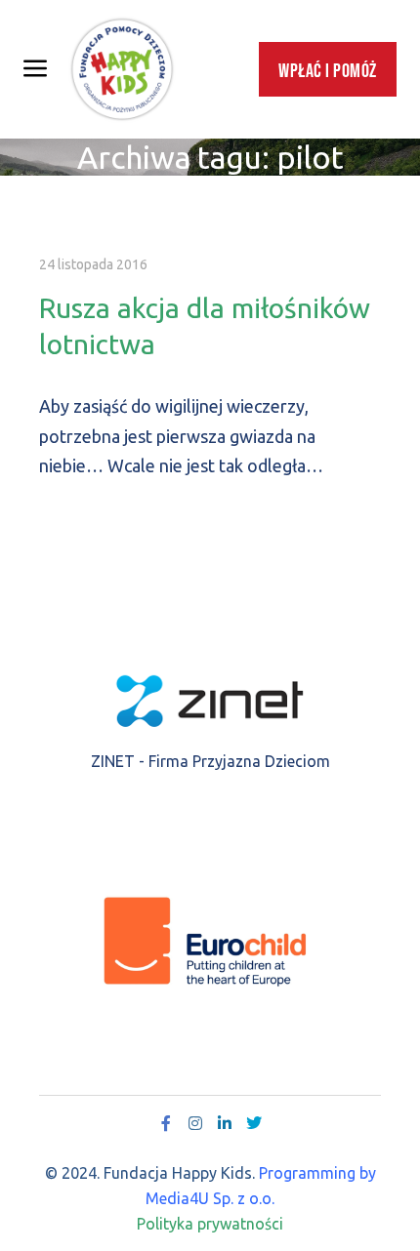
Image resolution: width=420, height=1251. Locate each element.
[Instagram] (195, 1123)
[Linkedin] (224, 1123)
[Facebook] (166, 1123)
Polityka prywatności (210, 1223)
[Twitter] (254, 1123)
